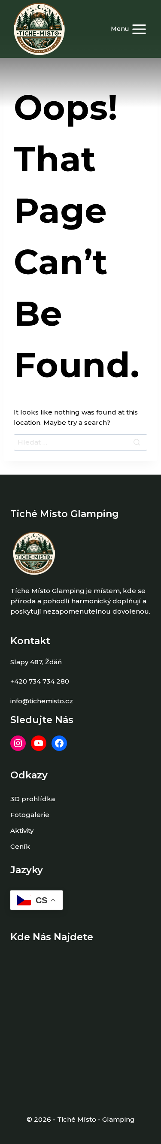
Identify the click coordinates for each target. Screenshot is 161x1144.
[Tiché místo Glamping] (39, 29)
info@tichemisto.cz (41, 701)
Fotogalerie (29, 815)
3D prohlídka (32, 799)
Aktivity (21, 830)
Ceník (20, 846)
